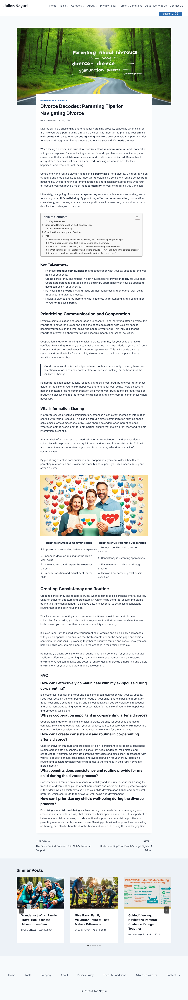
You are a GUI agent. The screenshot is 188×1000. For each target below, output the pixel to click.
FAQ (47, 236)
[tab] (88, 945)
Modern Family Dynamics (53, 100)
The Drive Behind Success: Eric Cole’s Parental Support (63, 846)
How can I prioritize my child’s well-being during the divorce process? (83, 253)
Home (52, 5)
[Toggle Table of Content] (136, 217)
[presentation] (40, 893)
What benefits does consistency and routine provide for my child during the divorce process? (94, 250)
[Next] (166, 910)
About (64, 975)
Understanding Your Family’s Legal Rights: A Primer (126, 846)
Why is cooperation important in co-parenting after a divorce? (79, 243)
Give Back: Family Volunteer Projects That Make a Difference (92, 920)
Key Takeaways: (57, 221)
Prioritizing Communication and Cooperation (68, 225)
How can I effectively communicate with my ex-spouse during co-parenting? (86, 239)
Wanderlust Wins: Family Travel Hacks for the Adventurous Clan (39, 920)
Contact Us (176, 5)
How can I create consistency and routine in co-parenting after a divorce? (85, 246)
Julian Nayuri (49, 120)
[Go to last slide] (21, 910)
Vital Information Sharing (60, 228)
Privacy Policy (108, 5)
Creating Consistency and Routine (62, 232)
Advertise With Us (156, 5)
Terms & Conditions (130, 5)
